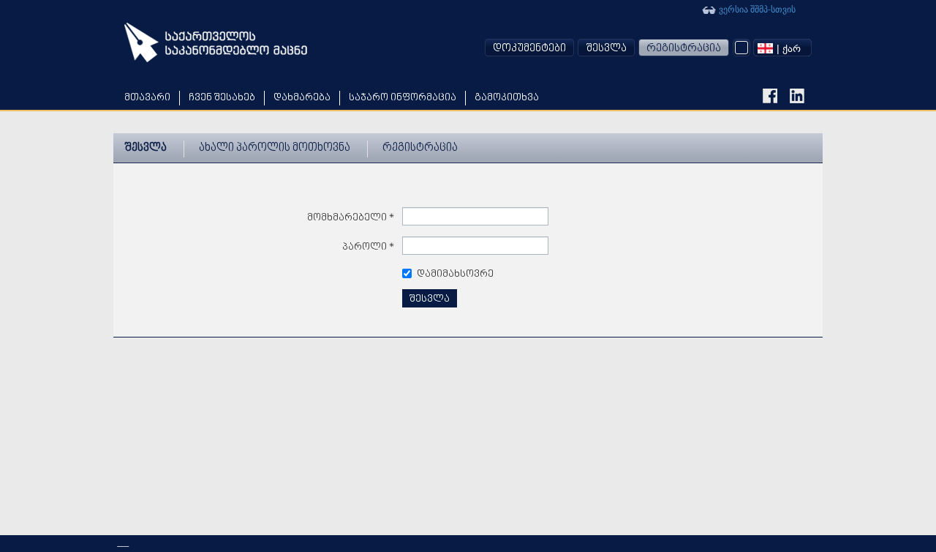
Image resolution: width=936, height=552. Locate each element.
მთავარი (147, 98)
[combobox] (782, 47)
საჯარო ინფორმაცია (402, 98)
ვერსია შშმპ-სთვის (756, 8)
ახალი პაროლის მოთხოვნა (274, 148)
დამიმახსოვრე (455, 274)
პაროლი (368, 247)
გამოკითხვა (507, 98)
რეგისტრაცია (683, 49)
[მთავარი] (215, 42)
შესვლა (606, 49)
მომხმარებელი (351, 218)
